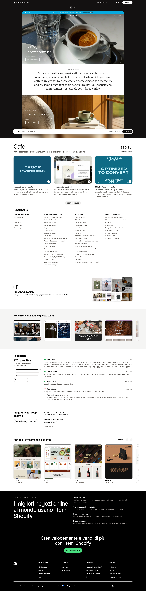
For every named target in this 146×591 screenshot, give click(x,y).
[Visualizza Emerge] (112, 289)
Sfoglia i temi (101, 2)
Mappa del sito (71, 586)
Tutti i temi (32, 421)
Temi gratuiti (66, 570)
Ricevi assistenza (20, 421)
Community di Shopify (93, 573)
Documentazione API (92, 570)
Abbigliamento (42, 567)
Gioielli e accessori (44, 573)
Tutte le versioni (62, 415)
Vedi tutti (120, 440)
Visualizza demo (114, 131)
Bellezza (40, 570)
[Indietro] (127, 315)
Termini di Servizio (19, 586)
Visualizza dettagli (50, 415)
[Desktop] (71, 7)
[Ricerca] (112, 2)
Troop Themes (127, 151)
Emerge (24, 152)
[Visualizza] (27, 330)
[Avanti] (131, 315)
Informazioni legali (115, 573)
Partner (112, 570)
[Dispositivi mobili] (75, 7)
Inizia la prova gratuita (73, 550)
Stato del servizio (115, 577)
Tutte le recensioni (21, 380)
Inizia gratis (127, 2)
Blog (87, 577)
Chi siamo (113, 567)
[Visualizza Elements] (101, 289)
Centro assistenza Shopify (94, 567)
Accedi (118, 2)
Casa (39, 577)
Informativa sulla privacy (35, 586)
